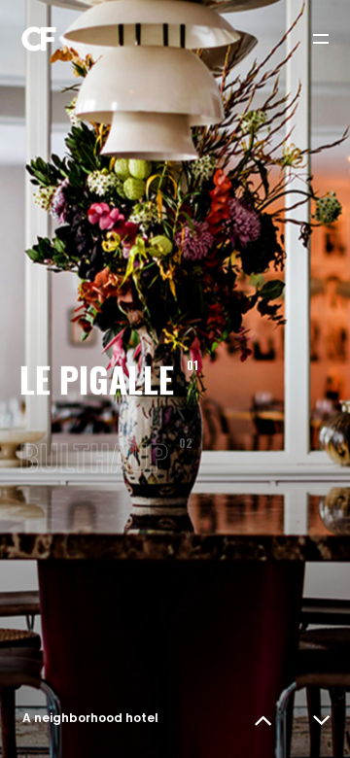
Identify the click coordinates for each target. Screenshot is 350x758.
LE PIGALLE (175, 379)
